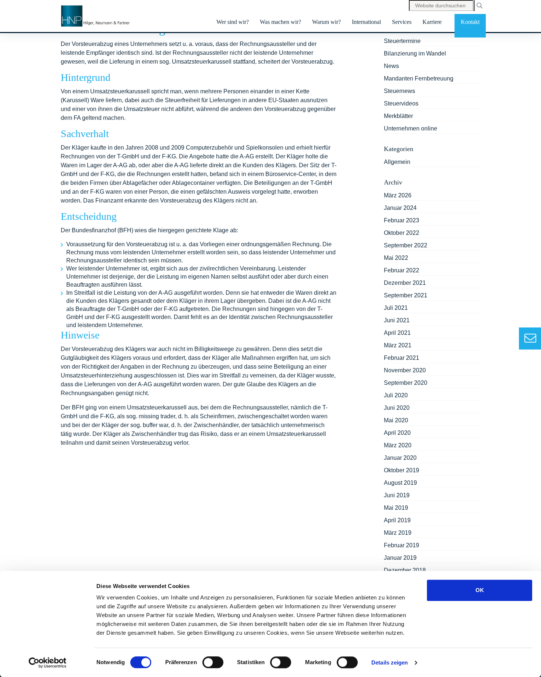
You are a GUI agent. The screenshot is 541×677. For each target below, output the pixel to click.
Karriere (432, 22)
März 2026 (397, 195)
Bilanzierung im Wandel (415, 53)
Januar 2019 (400, 558)
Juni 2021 (397, 320)
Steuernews (399, 91)
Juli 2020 (396, 395)
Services (401, 22)
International (366, 22)
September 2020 (405, 383)
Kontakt (470, 22)
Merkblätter (398, 116)
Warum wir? (326, 22)
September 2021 (405, 295)
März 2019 (397, 533)
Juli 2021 (396, 308)
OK (479, 590)
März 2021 (397, 345)
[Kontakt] (529, 338)
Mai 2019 (396, 508)
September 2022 (405, 245)
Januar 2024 (400, 208)
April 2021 (397, 333)
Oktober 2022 (401, 233)
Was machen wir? (280, 22)
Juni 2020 (397, 408)
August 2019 (400, 483)
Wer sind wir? (232, 22)
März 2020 (397, 445)
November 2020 (405, 370)
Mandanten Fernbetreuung (418, 78)
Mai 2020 (396, 420)
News (391, 66)
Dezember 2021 (405, 283)
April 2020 (397, 433)
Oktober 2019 (401, 470)
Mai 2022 (396, 258)
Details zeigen (389, 662)
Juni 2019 (397, 495)
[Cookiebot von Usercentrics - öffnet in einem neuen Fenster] (47, 662)
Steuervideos (401, 103)
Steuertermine (402, 41)
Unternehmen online (410, 128)
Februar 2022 (401, 270)
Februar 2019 (401, 545)
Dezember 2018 (405, 570)
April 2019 (397, 520)
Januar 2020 (400, 458)
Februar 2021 (401, 358)
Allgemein (397, 162)
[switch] (212, 662)
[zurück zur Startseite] (96, 16)
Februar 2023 (401, 220)
